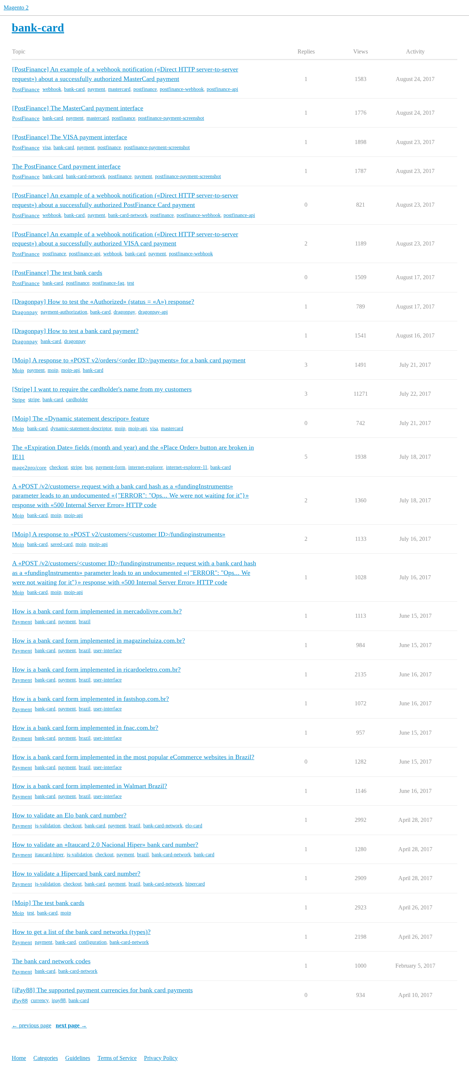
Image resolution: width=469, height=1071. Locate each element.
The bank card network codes (51, 961)
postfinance (145, 89)
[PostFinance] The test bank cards (57, 272)
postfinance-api (222, 89)
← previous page (31, 1025)
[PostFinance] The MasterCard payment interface (77, 108)
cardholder (77, 399)
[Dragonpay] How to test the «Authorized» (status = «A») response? (103, 301)
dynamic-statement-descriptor (81, 428)
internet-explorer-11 (186, 467)
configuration (93, 942)
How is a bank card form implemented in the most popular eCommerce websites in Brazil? (133, 757)
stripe (34, 399)
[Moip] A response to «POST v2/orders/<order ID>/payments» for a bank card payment (128, 360)
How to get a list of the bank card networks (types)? (81, 931)
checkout (58, 467)
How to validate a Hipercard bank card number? (76, 873)
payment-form (110, 467)
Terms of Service (117, 1058)
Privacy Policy (161, 1058)
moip (53, 370)
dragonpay (124, 312)
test (130, 283)
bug (89, 467)
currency (40, 1000)
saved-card (62, 544)
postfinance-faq (108, 283)
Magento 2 (16, 7)
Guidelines (77, 1058)
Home (19, 1058)
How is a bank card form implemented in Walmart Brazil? (89, 786)
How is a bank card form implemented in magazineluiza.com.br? (98, 640)
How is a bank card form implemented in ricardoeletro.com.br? (96, 669)
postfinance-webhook (182, 89)
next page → (71, 1025)
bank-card (74, 89)
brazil (85, 621)
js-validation (47, 825)
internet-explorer (145, 467)
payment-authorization (64, 312)
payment (96, 89)
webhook (52, 89)
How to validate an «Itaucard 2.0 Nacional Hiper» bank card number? (105, 844)
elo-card (193, 825)
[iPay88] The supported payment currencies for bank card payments (102, 990)
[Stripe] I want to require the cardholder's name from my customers (102, 389)
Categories (45, 1058)
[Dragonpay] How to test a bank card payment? (75, 331)
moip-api (70, 370)
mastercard (119, 89)
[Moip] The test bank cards (48, 902)
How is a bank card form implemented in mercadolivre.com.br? (97, 611)
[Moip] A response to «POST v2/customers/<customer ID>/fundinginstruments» (118, 534)
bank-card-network (85, 176)
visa (47, 147)
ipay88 (59, 1000)
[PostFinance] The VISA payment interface (69, 137)
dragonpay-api (153, 312)
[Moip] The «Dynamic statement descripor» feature (80, 418)
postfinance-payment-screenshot (171, 118)
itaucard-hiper (49, 854)
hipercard (195, 884)
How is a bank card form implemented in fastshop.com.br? (90, 698)
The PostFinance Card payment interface (66, 166)
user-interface (107, 650)
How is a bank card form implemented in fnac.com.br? (85, 727)
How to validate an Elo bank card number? (69, 815)
